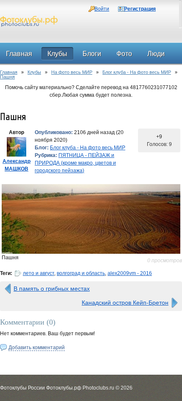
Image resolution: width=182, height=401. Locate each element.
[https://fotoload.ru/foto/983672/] (91, 219)
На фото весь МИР (71, 72)
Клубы (34, 72)
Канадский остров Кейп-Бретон (125, 302)
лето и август (38, 273)
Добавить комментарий (36, 348)
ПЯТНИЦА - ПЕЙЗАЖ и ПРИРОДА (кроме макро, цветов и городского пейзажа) (75, 163)
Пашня (7, 76)
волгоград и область (81, 273)
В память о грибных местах (52, 288)
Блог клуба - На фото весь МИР (136, 72)
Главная (8, 72)
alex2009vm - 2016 (130, 273)
